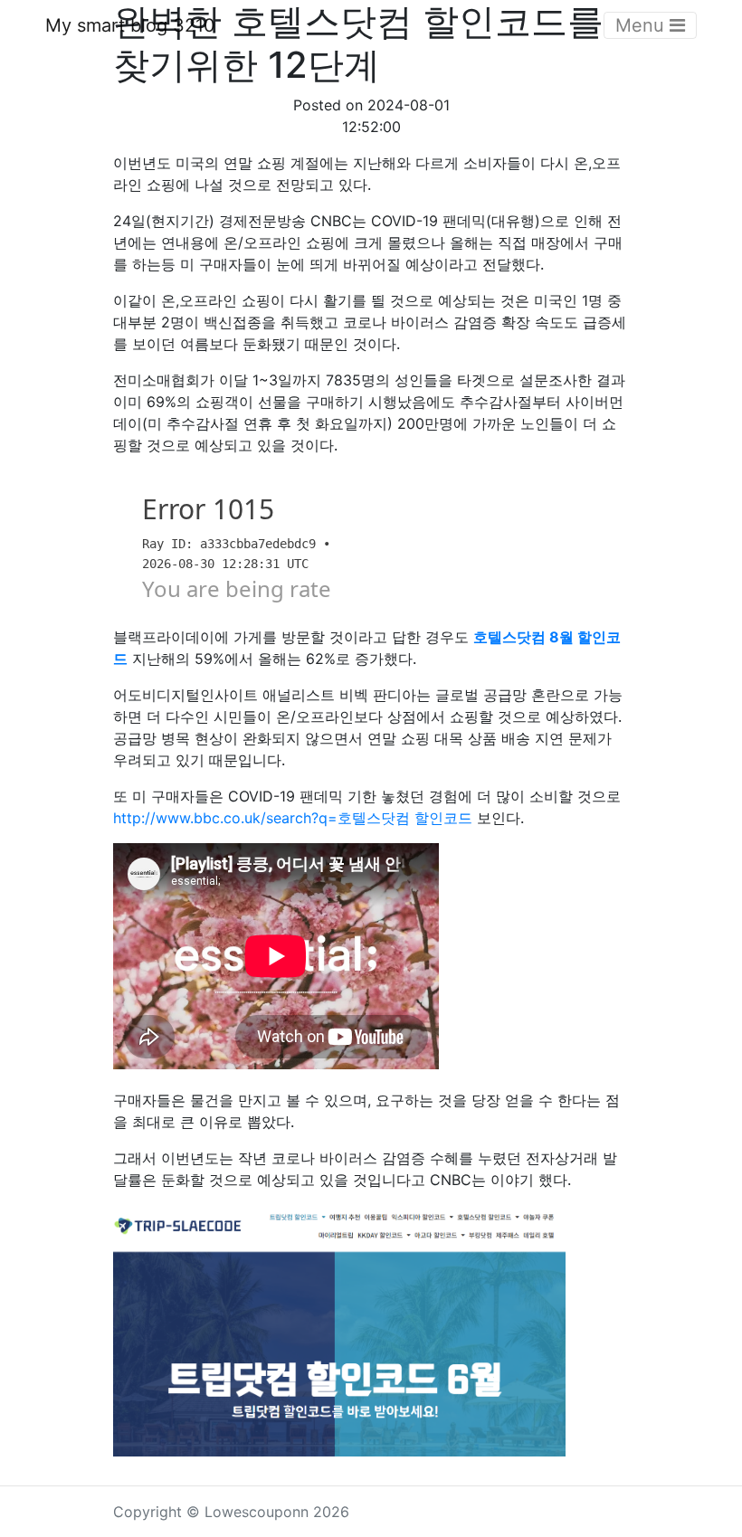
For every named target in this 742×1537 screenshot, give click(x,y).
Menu (642, 25)
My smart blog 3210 (130, 25)
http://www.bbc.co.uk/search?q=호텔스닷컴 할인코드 (292, 818)
